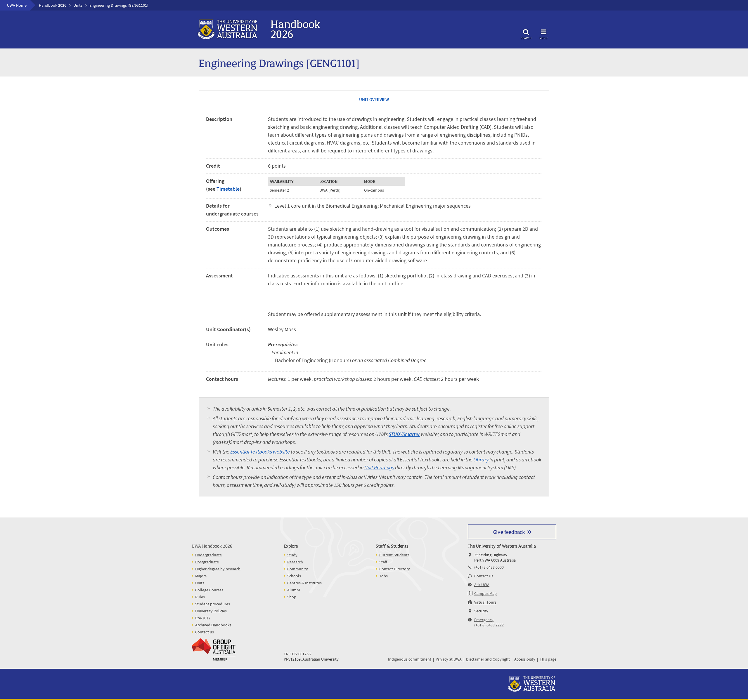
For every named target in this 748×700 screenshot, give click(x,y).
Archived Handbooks (213, 625)
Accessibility (524, 659)
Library (481, 459)
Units (77, 5)
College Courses (209, 590)
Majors (201, 576)
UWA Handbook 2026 (212, 545)
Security (481, 611)
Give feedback (509, 531)
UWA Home (17, 5)
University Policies (211, 611)
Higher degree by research (217, 569)
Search (526, 38)
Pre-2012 (202, 618)
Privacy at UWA (449, 659)
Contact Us (483, 576)
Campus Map (485, 593)
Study (292, 554)
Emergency (484, 619)
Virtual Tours (485, 602)
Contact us (204, 632)
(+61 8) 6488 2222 (489, 625)
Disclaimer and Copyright (488, 659)
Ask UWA (481, 584)
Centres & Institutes (304, 583)
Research (295, 561)
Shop (291, 597)
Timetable (228, 188)
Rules (200, 597)
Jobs (383, 576)
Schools (294, 576)
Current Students (394, 554)
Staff (383, 561)
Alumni (293, 590)
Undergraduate (208, 554)
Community (297, 569)
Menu (543, 38)
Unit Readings (379, 467)
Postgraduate (207, 561)
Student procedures (212, 604)
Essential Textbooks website (260, 451)
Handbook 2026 (52, 5)
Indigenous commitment (409, 659)
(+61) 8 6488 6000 (489, 567)
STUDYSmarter (404, 434)
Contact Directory (394, 569)
